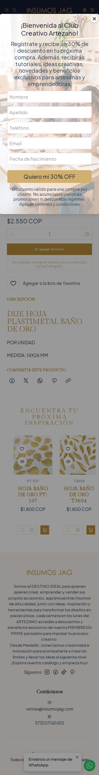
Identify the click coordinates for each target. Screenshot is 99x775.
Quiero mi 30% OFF (49, 176)
